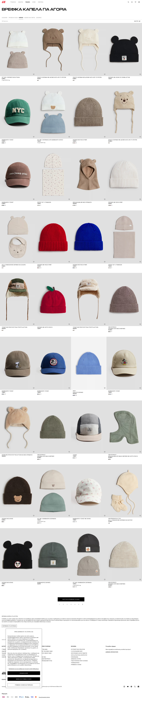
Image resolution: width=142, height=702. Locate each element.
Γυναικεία (13, 2)
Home (34, 2)
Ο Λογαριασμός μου (76, 651)
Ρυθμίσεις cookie (76, 664)
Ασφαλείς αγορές (76, 658)
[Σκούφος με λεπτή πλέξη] (53, 299)
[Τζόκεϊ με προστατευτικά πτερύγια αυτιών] (18, 299)
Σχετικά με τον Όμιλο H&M (44, 651)
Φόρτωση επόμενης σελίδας (71, 599)
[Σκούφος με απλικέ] (18, 490)
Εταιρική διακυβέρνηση (43, 658)
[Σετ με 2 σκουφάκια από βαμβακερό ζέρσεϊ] (53, 112)
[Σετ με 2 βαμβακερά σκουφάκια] (53, 490)
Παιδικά (27, 2)
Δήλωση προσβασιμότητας (44, 660)
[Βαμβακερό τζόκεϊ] (18, 112)
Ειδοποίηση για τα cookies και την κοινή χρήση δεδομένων (24, 668)
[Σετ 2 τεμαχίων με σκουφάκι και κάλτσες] (124, 490)
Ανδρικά (20, 2)
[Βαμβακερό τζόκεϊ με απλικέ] (88, 490)
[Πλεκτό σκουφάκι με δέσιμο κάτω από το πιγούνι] (53, 49)
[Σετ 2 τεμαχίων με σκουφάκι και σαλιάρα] (18, 237)
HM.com (4, 639)
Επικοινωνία (74, 657)
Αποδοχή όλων (24, 673)
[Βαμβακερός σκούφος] (53, 554)
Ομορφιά (40, 2)
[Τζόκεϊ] (88, 427)
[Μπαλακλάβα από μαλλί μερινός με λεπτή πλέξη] (124, 427)
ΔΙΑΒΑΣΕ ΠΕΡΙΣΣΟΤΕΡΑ (112, 652)
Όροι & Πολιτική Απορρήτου (79, 655)
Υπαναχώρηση (75, 662)
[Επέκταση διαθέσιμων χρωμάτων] (38, 80)
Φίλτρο (136, 21)
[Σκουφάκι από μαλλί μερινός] (124, 299)
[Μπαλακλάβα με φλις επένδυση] (88, 174)
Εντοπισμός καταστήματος (79, 653)
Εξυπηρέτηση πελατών (78, 649)
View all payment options (44, 697)
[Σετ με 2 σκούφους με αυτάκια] (18, 49)
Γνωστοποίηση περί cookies (79, 660)
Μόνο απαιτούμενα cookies (23, 679)
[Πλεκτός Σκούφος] (88, 363)
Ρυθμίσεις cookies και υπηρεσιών (24, 685)
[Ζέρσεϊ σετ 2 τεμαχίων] (53, 174)
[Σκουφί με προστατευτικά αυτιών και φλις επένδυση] (18, 427)
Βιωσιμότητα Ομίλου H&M (43, 653)
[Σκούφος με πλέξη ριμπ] (88, 112)
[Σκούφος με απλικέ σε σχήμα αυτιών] (124, 49)
